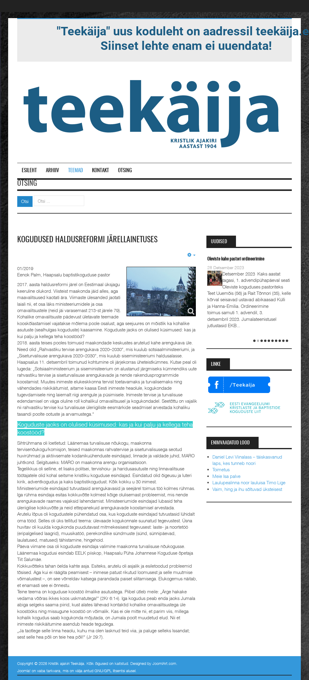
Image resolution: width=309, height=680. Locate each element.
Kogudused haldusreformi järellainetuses (87, 240)
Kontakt (100, 170)
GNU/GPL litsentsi (109, 670)
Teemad (75, 170)
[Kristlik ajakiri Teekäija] (152, 112)
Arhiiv (52, 170)
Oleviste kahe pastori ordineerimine (235, 259)
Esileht (29, 170)
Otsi (25, 201)
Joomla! (23, 670)
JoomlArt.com (164, 663)
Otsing (125, 170)
